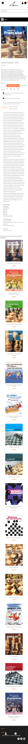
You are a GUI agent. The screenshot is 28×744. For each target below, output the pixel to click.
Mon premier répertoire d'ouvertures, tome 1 (14, 293)
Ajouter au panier (13, 85)
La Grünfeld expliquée (14, 477)
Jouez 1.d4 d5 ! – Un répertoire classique (14, 354)
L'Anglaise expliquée (14, 447)
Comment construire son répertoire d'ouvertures (14, 507)
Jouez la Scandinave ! (14, 597)
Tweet (11, 89)
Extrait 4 (5, 214)
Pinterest (18, 89)
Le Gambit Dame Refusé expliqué (14, 324)
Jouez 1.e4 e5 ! (14, 656)
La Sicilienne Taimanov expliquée (14, 686)
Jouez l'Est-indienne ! (14, 567)
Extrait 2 (5, 211)
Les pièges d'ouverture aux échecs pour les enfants (14, 416)
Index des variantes (8, 216)
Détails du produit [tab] (13, 106)
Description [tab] (5, 106)
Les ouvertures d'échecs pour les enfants (14, 385)
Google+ (14, 89)
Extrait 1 (5, 209)
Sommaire (5, 206)
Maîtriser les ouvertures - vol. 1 (14, 537)
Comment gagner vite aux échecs (14, 627)
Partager (7, 89)
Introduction (6, 207)
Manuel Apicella (18, 194)
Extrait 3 (5, 212)
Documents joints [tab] (13, 108)
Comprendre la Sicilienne (14, 263)
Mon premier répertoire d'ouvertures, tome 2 (14, 717)
